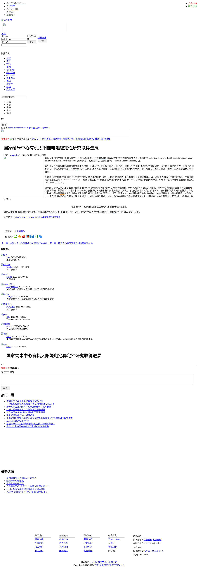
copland (9, 326)
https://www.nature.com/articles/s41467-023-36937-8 (37, 217)
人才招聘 (63, 547)
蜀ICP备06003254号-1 (114, 565)
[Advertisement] (99, 224)
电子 (66, 169)
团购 (8, 67)
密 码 (4, 42)
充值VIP (88, 547)
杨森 (8, 336)
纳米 (69, 158)
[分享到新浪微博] (23, 236)
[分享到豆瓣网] (36, 236)
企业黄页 (10, 78)
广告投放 (192, 3)
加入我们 (39, 547)
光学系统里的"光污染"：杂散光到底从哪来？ (27, 486)
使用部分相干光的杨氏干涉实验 (21, 478)
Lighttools (45, 128)
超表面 (32, 128)
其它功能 (88, 550)
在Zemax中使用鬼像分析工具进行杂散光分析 (27, 426)
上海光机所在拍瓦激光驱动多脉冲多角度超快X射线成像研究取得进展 (39, 418)
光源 (115, 212)
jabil (8, 317)
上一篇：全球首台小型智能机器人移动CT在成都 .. (25, 243)
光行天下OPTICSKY (153, 551)
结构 (174, 166)
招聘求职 (10, 70)
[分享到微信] (15, 236)
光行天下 (10, 6)
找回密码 (42, 37)
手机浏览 (112, 547)
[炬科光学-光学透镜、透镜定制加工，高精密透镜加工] (24, 196)
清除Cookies (114, 539)
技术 (8, 64)
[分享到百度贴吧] (32, 236)
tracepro (24, 128)
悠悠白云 (10, 307)
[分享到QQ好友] (28, 236)
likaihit (9, 277)
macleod (17, 128)
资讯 (8, 61)
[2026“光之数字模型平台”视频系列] (65, 136)
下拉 (3, 33)
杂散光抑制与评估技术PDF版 (20, 415)
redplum (9, 267)
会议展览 (10, 72)
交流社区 (10, 89)
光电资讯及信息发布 (51, 139)
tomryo (9, 296)
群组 (8, 86)
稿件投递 (192, 6)
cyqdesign (14, 155)
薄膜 (62, 193)
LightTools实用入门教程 (17, 421)
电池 (107, 158)
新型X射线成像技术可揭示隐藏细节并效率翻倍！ (29, 407)
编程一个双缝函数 (15, 481)
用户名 (4, 36)
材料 (75, 169)
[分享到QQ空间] (19, 236)
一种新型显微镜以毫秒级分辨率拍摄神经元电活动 (30, 404)
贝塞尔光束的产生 (15, 483)
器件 (73, 166)
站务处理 (157, 539)
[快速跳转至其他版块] (21, 139)
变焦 (38, 128)
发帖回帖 (88, 543)
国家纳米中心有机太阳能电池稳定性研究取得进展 (86, 139)
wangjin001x (12, 286)
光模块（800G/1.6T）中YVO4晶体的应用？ (27, 492)
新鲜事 (9, 84)
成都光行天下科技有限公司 (104, 562)
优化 (190, 188)
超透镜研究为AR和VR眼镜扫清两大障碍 (25, 412)
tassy (8, 257)
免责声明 (39, 543)
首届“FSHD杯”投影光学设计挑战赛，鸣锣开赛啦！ (30, 424)
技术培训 (10, 75)
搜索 (4, 125)
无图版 (111, 543)
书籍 (8, 81)
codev (10, 128)
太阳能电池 (19, 231)
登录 (31, 42)
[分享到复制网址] (40, 236)
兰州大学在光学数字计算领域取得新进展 (25, 409)
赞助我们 (39, 550)
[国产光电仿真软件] (34, 30)
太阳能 (102, 158)
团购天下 (63, 550)
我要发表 (5, 139)
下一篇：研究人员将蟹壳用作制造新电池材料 (71, 243)
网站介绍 (39, 539)
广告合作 (148, 539)
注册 (42, 41)
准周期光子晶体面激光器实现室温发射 (24, 401)
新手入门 (88, 539)
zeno (8, 346)
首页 (8, 58)
